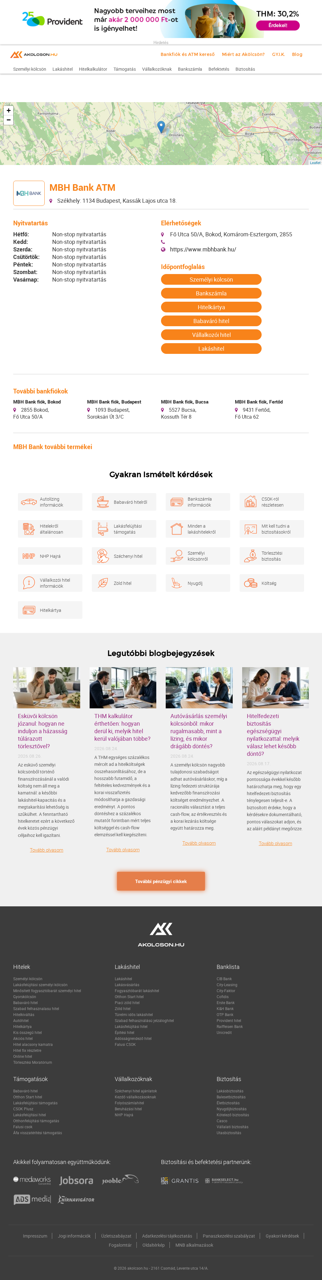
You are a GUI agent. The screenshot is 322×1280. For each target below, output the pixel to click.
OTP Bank (225, 1014)
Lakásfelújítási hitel (131, 1026)
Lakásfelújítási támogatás (128, 529)
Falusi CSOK (125, 1044)
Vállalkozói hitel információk (55, 583)
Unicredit (224, 1032)
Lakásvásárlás (127, 984)
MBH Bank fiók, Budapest (114, 401)
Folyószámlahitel (129, 1102)
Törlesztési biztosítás (272, 556)
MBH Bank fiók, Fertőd (259, 401)
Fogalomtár (120, 1245)
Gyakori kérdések (282, 1236)
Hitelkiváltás (23, 1014)
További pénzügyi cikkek (161, 881)
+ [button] (9, 110)
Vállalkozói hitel (211, 334)
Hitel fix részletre (27, 1050)
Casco (222, 1120)
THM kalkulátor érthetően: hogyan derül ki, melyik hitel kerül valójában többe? (122, 727)
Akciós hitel (23, 1038)
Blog (297, 54)
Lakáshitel (211, 348)
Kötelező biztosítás (233, 1114)
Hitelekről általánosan (51, 529)
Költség (269, 583)
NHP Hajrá (50, 556)
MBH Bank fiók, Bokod (37, 401)
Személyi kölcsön (211, 279)
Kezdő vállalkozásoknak (135, 1096)
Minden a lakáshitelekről (202, 529)
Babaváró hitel (211, 321)
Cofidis (223, 996)
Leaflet (315, 162)
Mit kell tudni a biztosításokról (276, 529)
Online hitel (22, 1056)
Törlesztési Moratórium (32, 1062)
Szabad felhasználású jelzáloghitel (144, 1020)
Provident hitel (229, 1020)
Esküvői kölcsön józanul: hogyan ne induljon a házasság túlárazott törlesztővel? (42, 731)
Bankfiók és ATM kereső (188, 54)
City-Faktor (226, 990)
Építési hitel (124, 1032)
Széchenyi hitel (128, 556)
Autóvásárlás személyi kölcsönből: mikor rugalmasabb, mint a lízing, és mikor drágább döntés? (198, 731)
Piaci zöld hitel (127, 1002)
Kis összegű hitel (27, 1032)
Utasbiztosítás (229, 1132)
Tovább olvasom (46, 850)
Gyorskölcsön (24, 996)
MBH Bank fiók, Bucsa (184, 401)
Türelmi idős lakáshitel (134, 1014)
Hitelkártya (211, 307)
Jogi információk (74, 1236)
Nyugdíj (195, 583)
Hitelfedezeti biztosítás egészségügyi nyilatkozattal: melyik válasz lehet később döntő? (273, 734)
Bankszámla (211, 293)
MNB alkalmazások (194, 1245)
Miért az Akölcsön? (243, 54)
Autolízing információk (51, 502)
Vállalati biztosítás (232, 1126)
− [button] (9, 120)
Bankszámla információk (200, 502)
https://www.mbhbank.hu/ (203, 249)
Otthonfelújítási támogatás (36, 1120)
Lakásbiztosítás (230, 1090)
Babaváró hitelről (130, 502)
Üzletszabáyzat (116, 1236)
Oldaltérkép (153, 1245)
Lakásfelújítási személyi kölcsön (40, 984)
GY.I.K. (278, 54)
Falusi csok (22, 1126)
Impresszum (35, 1236)
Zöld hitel (122, 583)
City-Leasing (227, 984)
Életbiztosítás (228, 1102)
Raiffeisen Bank (230, 1026)
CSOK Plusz (23, 1108)
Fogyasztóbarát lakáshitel (137, 990)
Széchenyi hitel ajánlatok (136, 1090)
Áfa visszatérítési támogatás (37, 1132)
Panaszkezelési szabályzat (229, 1236)
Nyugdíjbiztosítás (232, 1108)
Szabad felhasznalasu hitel (36, 1008)
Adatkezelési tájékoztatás (167, 1236)
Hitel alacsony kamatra (33, 1044)
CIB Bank (224, 978)
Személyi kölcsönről (198, 556)
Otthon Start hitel (129, 996)
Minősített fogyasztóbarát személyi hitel (47, 990)
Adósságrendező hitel (133, 1038)
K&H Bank (225, 1008)
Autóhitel (21, 1020)
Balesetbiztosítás (231, 1096)
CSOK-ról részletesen (273, 502)
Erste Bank (226, 1002)
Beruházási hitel (128, 1108)
